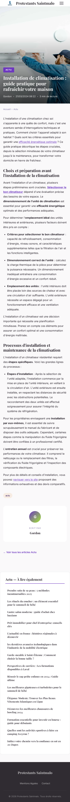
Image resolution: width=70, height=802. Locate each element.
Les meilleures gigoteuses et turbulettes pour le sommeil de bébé (34, 689)
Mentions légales (29, 783)
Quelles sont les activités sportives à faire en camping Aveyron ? (32, 732)
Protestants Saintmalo (35, 3)
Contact (46, 783)
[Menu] (61, 3)
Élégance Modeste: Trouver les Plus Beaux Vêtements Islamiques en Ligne (31, 700)
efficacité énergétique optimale (38, 141)
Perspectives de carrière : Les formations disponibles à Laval (30, 667)
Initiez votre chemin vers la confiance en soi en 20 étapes (34, 743)
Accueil (7, 109)
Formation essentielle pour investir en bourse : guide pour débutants (34, 721)
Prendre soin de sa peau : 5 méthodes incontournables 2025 (28, 592)
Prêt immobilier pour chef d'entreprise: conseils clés (34, 624)
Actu (9, 70)
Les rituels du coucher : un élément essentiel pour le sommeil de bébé (32, 603)
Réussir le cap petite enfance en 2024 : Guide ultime (32, 678)
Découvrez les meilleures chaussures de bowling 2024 (30, 710)
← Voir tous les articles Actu (19, 552)
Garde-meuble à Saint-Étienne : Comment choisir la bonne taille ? (31, 656)
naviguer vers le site (25, 479)
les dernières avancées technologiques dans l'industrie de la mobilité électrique (32, 646)
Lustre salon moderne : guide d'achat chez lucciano (31, 613)
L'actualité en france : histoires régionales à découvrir (32, 635)
